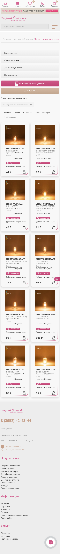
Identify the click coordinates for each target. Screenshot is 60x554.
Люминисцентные (13, 67)
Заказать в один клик (16, 167)
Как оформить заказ (10, 474)
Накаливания (10, 75)
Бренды (4, 485)
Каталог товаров (9, 477)
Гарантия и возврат (10, 471)
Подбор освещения (9, 539)
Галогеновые (10, 53)
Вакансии (5, 504)
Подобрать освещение (13, 26)
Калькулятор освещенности (32, 83)
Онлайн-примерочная (11, 488)
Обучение (5, 533)
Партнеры (5, 506)
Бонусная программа (10, 466)
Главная (5, 6)
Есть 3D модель (9, 117)
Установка (5, 536)
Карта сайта (7, 518)
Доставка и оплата (10, 480)
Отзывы (4, 512)
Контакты (5, 509)
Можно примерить (43, 113)
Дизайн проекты (8, 482)
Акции (17, 113)
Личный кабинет (8, 468)
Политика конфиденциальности (15, 515)
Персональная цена (14, 163)
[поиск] (44, 26)
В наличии (27, 113)
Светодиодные (11, 60)
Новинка (7, 113)
